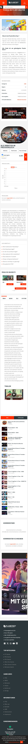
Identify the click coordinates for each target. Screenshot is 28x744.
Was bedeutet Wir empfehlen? (11, 254)
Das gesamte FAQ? (8, 264)
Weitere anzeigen (20, 288)
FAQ (6, 701)
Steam (6, 685)
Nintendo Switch (9, 667)
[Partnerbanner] (14, 113)
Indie (25, 84)
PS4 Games (8, 656)
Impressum (8, 714)
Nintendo (7, 683)
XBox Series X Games (10, 664)
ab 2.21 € (24, 284)
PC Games (7, 654)
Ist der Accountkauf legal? (10, 251)
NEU (7, 417)
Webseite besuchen (21, 99)
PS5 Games (8, 659)
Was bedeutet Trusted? (9, 256)
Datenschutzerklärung (14, 742)
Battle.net (7, 688)
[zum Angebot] (25, 157)
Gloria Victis (20, 282)
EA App (6, 690)
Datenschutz (8, 711)
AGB (6, 709)
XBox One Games (9, 662)
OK (21, 742)
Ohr (3, 282)
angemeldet (10, 198)
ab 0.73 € (10, 284)
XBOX (6, 680)
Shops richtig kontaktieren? (10, 259)
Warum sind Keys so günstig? (11, 261)
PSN (6, 678)
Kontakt (7, 706)
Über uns (7, 704)
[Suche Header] (26, 7)
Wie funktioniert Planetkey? (10, 246)
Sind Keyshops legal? (8, 249)
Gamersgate (6, 155)
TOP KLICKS (20, 417)
